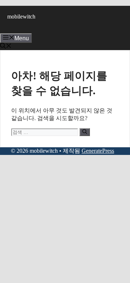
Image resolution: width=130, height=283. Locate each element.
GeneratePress (98, 151)
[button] (6, 47)
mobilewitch (21, 16)
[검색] (84, 132)
